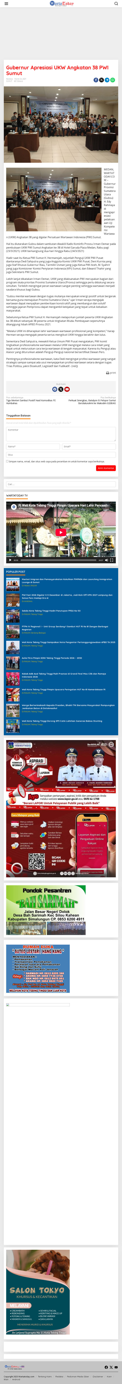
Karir (109, 1376)
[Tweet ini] (101, 80)
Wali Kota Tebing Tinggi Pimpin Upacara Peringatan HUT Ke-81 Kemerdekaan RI (63, 689)
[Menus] (6, 3)
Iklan (6, 1379)
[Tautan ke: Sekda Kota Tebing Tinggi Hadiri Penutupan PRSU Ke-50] (13, 615)
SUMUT (9, 81)
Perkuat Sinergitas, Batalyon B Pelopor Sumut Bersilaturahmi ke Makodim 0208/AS (92, 400)
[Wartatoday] (61, 3)
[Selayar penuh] (111, 560)
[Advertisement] (61, 33)
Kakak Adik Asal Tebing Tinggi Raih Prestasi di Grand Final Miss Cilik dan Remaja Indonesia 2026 (64, 675)
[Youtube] (67, 389)
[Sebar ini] (96, 80)
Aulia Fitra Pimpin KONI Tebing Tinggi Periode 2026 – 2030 (52, 658)
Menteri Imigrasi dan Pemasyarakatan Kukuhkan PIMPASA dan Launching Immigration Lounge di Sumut (67, 580)
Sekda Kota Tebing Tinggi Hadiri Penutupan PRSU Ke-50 (51, 610)
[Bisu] (106, 560)
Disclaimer (98, 1376)
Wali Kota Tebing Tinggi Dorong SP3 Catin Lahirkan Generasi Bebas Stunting (62, 721)
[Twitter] (60, 389)
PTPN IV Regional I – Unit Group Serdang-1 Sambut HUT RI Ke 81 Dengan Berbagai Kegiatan (65, 628)
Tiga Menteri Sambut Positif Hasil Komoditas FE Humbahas (31, 400)
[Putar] (10, 560)
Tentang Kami (45, 1376)
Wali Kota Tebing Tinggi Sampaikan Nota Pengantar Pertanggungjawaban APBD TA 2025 (68, 642)
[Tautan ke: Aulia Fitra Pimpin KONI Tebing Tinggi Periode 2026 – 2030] (13, 662)
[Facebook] (54, 389)
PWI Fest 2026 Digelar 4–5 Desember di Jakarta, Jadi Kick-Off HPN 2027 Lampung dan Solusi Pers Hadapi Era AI (67, 596)
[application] (61, 532)
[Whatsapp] (112, 80)
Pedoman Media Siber (78, 1376)
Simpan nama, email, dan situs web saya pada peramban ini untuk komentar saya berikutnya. (57, 461)
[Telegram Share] (107, 80)
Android (16, 1379)
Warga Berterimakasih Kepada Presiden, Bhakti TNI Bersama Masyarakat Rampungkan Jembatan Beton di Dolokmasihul (68, 706)
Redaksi (59, 1376)
